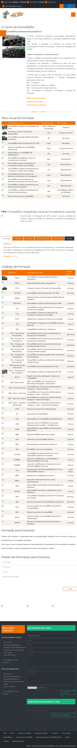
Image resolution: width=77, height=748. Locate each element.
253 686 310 (34, 2)
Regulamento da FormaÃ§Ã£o (24, 737)
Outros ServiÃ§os (66, 733)
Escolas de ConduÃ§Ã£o (24, 733)
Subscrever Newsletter (62, 715)
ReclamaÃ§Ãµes (7, 737)
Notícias (67, 737)
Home (5, 733)
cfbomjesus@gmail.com (11, 679)
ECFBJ (12, 733)
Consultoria (55, 733)
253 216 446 (8, 2)
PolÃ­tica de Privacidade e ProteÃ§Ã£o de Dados (48, 737)
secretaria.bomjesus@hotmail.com (15, 647)
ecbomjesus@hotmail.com (13, 6)
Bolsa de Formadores (18, 741)
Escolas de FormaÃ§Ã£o (41, 733)
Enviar (67, 693)
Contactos (6, 741)
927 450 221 (52, 2)
